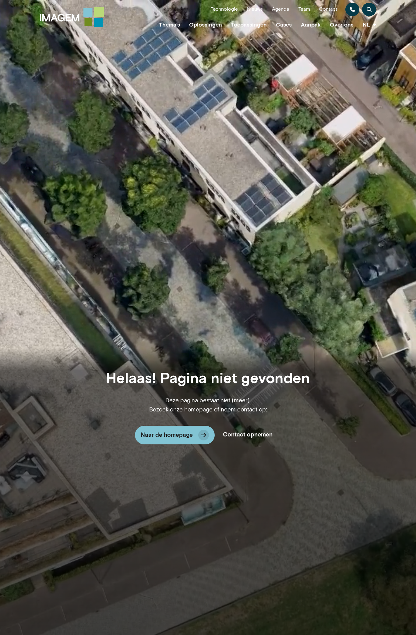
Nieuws (255, 9)
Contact (328, 9)
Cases (284, 24)
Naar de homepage (167, 435)
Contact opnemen (248, 435)
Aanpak (311, 24)
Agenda (280, 9)
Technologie (224, 9)
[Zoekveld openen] (369, 9)
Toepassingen (249, 24)
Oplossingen (205, 24)
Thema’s (169, 24)
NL (366, 24)
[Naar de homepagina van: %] (72, 17)
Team (304, 9)
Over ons (342, 24)
